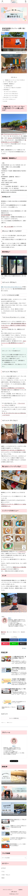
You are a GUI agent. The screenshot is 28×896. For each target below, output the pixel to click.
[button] (22, 643)
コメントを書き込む (14, 718)
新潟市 (23, 632)
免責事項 (20, 889)
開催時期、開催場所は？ (9, 83)
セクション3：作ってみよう (12, 95)
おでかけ (4, 632)
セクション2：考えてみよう (12, 93)
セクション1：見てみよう (11, 91)
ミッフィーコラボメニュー (10, 99)
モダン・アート (17, 632)
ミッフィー (10, 632)
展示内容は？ (7, 89)
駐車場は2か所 (9, 85)
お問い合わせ (14, 891)
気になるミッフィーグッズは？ (10, 97)
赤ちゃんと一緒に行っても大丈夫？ (13, 87)
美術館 (4, 633)
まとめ (5, 101)
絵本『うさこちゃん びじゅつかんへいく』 (11, 287)
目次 (12, 77)
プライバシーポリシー (7, 889)
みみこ (9, 618)
